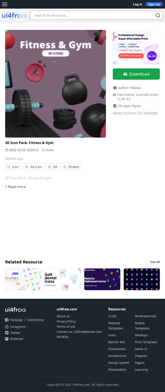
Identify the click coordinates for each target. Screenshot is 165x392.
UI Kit (112, 316)
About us (63, 316)
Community (35, 320)
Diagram (141, 356)
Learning (141, 369)
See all (155, 262)
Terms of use (66, 326)
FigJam (140, 363)
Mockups (141, 335)
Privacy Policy (66, 321)
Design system (118, 363)
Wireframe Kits (145, 316)
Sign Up (154, 4)
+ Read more (15, 186)
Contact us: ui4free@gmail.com (79, 332)
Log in (137, 4)
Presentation (117, 369)
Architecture (117, 356)
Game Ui (141, 349)
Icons (50, 150)
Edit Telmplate (147, 113)
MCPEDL (63, 337)
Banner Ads (116, 342)
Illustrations (117, 349)
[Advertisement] (82, 224)
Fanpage (16, 320)
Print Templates (146, 342)
